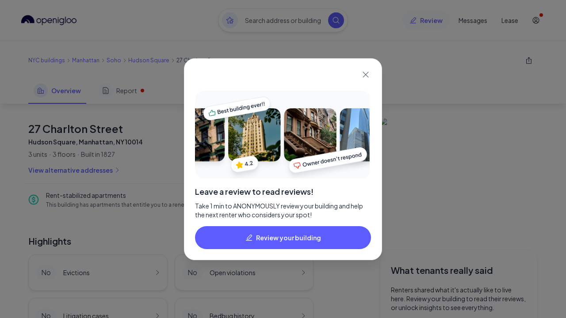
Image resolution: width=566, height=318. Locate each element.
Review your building (288, 238)
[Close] (366, 74)
